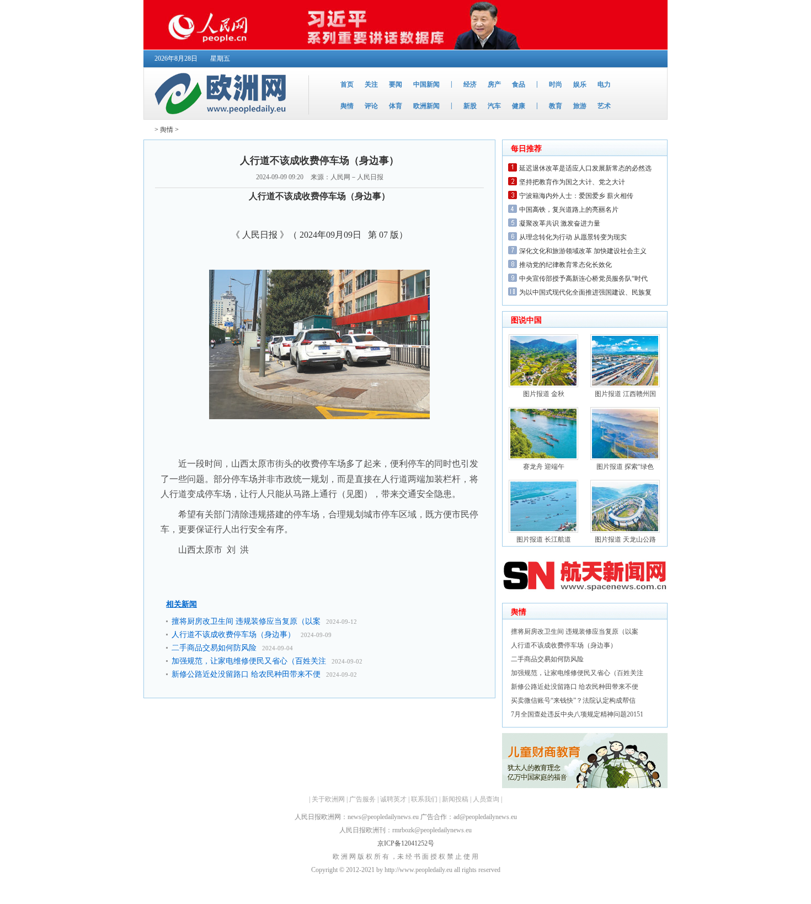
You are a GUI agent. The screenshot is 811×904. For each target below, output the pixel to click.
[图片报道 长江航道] (543, 530)
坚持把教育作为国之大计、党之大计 (572, 182)
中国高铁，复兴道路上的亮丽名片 (568, 209)
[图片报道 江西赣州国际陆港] (625, 385)
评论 (371, 106)
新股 (470, 106)
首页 (347, 84)
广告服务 (362, 799)
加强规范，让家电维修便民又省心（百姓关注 (249, 661)
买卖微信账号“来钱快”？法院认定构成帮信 (573, 700)
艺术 (604, 106)
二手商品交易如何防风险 (214, 648)
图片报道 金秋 (543, 394)
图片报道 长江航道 (543, 539)
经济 (470, 84)
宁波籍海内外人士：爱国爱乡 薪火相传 (576, 196)
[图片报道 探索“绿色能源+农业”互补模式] (625, 458)
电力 (604, 84)
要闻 (395, 84)
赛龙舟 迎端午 (543, 466)
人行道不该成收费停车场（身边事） (233, 634)
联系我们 (424, 799)
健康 (518, 106)
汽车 (494, 106)
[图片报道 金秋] (543, 385)
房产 (494, 84)
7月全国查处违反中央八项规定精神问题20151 (577, 714)
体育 (395, 106)
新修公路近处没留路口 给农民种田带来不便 (246, 674)
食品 (518, 84)
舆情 (347, 106)
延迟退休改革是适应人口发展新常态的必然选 (585, 168)
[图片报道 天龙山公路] (625, 530)
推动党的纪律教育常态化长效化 (565, 265)
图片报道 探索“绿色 (625, 466)
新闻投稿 (455, 799)
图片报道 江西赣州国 (625, 394)
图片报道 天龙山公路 (625, 539)
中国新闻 (426, 84)
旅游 (579, 106)
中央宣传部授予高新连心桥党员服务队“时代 (583, 278)
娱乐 (579, 84)
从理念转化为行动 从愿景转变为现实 (573, 237)
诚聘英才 (393, 799)
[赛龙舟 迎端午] (543, 458)
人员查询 (486, 799)
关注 (371, 84)
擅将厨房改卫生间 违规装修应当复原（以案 (246, 621)
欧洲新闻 (426, 106)
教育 (555, 106)
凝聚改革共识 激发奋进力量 (559, 223)
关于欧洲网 (328, 799)
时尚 (555, 84)
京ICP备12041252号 (405, 843)
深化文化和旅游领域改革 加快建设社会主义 (583, 251)
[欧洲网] (222, 117)
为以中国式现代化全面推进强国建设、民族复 (585, 292)
